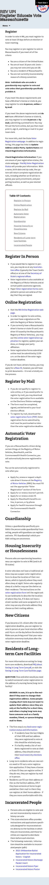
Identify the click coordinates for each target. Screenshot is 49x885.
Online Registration (23, 205)
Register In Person (22, 200)
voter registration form (15, 592)
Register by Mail (21, 209)
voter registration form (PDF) (23, 417)
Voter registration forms (27, 289)
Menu (5, 25)
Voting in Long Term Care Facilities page (23, 670)
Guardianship (20, 221)
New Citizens (19, 233)
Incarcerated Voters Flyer (27, 866)
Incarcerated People (23, 245)
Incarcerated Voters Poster (28, 869)
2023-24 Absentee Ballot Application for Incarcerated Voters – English (28, 853)
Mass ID (18, 368)
